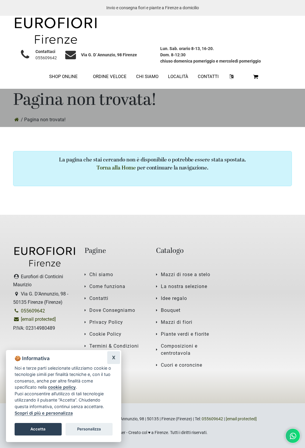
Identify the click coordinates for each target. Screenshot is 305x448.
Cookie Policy (105, 334)
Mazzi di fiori (176, 322)
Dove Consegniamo (112, 310)
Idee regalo (174, 298)
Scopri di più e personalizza (44, 413)
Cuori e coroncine (181, 365)
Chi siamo (101, 274)
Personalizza (89, 429)
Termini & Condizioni (114, 346)
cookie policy (62, 387)
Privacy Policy (106, 322)
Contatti (98, 298)
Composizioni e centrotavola (179, 349)
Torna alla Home (116, 168)
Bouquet (170, 310)
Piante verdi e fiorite (185, 334)
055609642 (46, 57)
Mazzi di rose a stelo (185, 274)
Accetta (38, 429)
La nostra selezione (184, 286)
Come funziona (107, 286)
